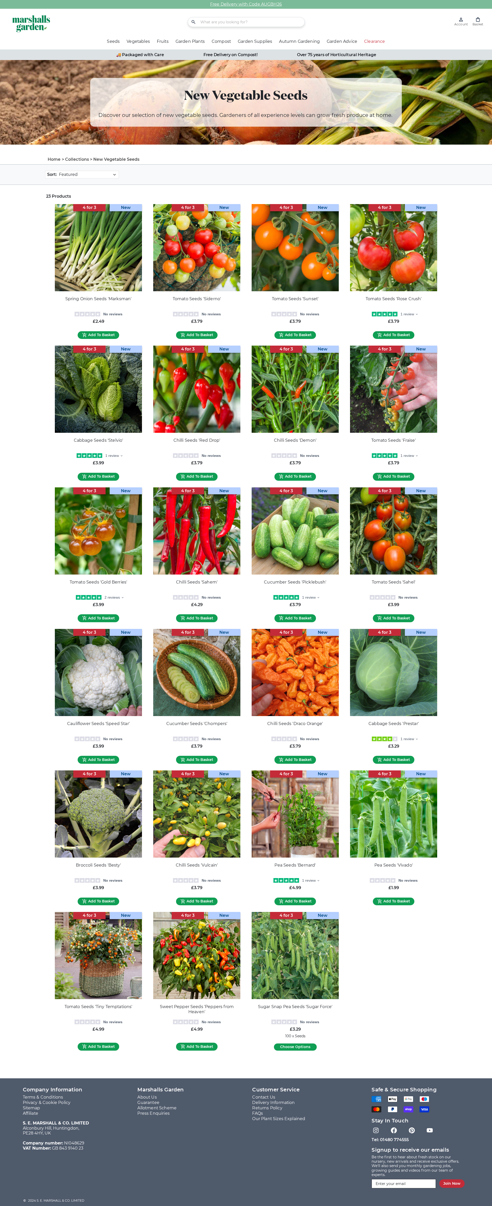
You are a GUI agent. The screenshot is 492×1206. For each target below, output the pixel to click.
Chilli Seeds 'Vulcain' (197, 865)
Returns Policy (267, 1108)
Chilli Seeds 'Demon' (295, 440)
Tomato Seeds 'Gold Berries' (98, 582)
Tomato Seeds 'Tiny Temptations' (98, 1006)
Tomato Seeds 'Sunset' (295, 298)
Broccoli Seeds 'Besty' (98, 865)
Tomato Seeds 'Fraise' (393, 440)
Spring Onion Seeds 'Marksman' (98, 298)
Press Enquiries (153, 1113)
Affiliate (30, 1113)
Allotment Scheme (157, 1108)
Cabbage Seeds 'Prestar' (393, 723)
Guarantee (148, 1102)
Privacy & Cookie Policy (47, 1102)
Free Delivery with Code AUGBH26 (246, 4)
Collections (77, 159)
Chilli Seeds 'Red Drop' (196, 440)
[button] (478, 21)
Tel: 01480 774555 (390, 1139)
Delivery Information (273, 1102)
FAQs (257, 1113)
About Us (147, 1097)
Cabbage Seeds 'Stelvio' (98, 440)
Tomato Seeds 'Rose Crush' (394, 298)
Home (54, 159)
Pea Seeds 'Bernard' (295, 865)
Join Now (451, 1183)
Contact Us (263, 1097)
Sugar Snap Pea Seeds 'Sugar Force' (295, 1006)
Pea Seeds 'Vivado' (393, 865)
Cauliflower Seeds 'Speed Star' (98, 723)
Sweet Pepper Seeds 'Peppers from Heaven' (197, 1009)
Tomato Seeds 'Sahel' (393, 582)
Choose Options (295, 1046)
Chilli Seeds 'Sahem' (197, 582)
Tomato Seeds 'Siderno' (197, 298)
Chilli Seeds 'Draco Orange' (295, 723)
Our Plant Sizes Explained (278, 1118)
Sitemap (31, 1108)
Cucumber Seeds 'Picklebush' (295, 582)
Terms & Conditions (43, 1097)
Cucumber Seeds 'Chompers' (197, 723)
